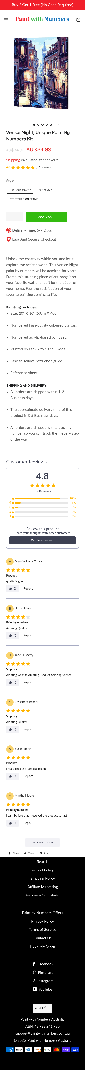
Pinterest (45, 973)
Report (28, 588)
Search (42, 862)
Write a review (42, 540)
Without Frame (20, 190)
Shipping (13, 160)
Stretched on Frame (24, 199)
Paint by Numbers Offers (42, 913)
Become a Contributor (42, 895)
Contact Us (42, 938)
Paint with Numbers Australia (49, 1040)
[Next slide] (57, 124)
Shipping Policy (42, 878)
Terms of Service (42, 930)
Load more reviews (42, 842)
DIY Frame (45, 190)
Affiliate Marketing (42, 887)
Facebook (45, 964)
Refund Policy (42, 870)
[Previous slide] (27, 124)
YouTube (45, 989)
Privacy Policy (42, 921)
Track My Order (43, 946)
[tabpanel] (42, 72)
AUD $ (40, 1008)
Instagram (44, 981)
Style (10, 181)
